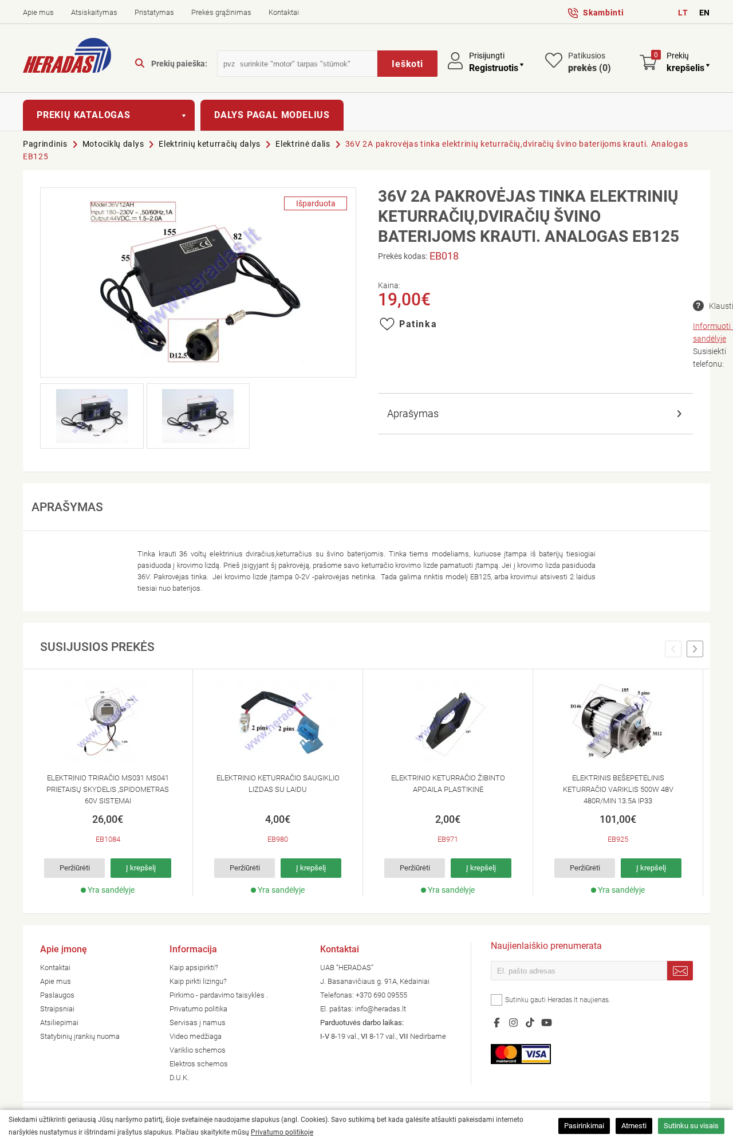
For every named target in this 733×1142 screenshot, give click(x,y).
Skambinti (603, 12)
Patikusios (589, 62)
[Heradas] (67, 57)
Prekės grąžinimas (221, 12)
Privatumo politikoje (282, 1132)
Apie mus (38, 12)
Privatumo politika (198, 1008)
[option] (108, 782)
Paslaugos (57, 995)
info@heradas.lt (380, 1008)
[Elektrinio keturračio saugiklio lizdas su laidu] (277, 721)
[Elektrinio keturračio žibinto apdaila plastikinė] (448, 721)
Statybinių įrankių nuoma (80, 1036)
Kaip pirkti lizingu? (198, 981)
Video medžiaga (196, 1036)
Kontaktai (284, 12)
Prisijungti (487, 55)
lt (683, 12)
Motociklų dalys (113, 143)
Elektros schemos (199, 1063)
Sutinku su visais (691, 1125)
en (704, 12)
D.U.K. (179, 1077)
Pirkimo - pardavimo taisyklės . (219, 995)
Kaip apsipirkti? (194, 967)
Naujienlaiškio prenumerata (546, 947)
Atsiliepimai (59, 1022)
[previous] (673, 649)
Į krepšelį (141, 868)
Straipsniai (57, 1008)
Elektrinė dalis (302, 143)
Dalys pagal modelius (272, 114)
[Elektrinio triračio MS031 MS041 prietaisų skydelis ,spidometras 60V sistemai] (107, 721)
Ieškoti (407, 63)
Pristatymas (154, 12)
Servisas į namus (198, 1022)
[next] (695, 649)
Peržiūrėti (75, 868)
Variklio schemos (198, 1050)
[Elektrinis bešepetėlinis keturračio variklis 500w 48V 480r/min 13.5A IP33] (618, 721)
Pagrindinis (45, 143)
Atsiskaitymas (94, 12)
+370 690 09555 (381, 995)
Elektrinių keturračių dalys (210, 143)
